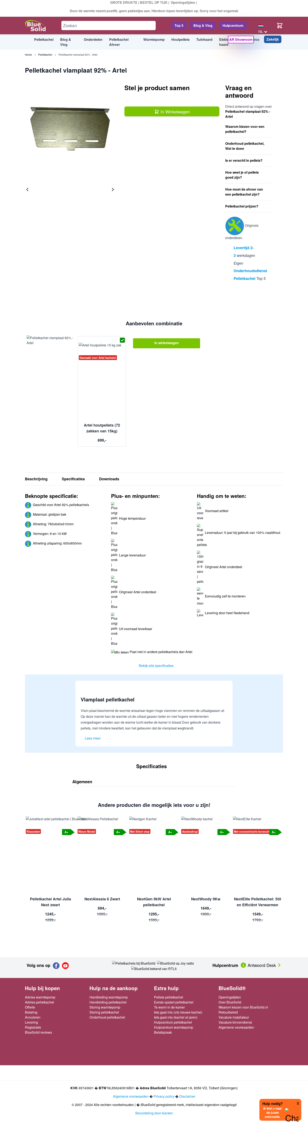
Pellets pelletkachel (168, 997)
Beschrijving (36, 479)
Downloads (109, 479)
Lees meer (93, 738)
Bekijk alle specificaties (156, 665)
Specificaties (73, 479)
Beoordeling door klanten (154, 1113)
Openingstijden (183, 2)
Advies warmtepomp (40, 997)
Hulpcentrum (233, 25)
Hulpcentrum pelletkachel (173, 1022)
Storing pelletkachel (104, 1012)
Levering (31, 1022)
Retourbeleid (228, 1012)
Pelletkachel (45, 54)
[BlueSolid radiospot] (133, 963)
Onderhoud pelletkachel (107, 1017)
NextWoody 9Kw (205, 899)
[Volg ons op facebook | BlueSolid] (56, 965)
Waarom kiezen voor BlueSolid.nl (243, 1007)
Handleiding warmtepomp (108, 997)
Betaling (31, 1012)
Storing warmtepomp (104, 1007)
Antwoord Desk (262, 965)
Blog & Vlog (202, 25)
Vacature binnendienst (235, 1022)
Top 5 (179, 25)
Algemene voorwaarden (236, 1027)
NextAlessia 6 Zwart (102, 899)
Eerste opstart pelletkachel (173, 1002)
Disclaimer (187, 1096)
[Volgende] (112, 189)
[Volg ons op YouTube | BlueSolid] (65, 965)
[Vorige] (27, 189)
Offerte (30, 1007)
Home (28, 54)
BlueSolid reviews (38, 1032)
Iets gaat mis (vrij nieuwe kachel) (178, 1012)
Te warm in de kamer (169, 1007)
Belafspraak (163, 1032)
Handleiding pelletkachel (108, 1002)
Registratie (33, 1027)
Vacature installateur (234, 1017)
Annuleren (32, 1017)
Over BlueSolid (230, 1002)
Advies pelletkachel (39, 1002)
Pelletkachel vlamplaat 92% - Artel (77, 54)
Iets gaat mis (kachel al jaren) (175, 1017)
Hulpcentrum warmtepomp (173, 1027)
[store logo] (35, 25)
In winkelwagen (166, 342)
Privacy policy (164, 1096)
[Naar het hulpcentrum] (244, 964)
